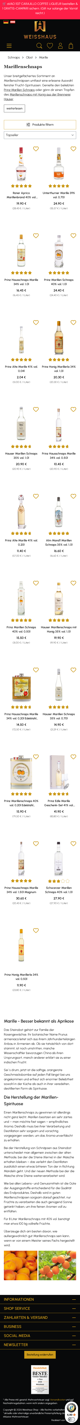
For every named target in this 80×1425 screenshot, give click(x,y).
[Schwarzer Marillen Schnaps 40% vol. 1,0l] (59, 858)
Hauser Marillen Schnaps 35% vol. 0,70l (59, 716)
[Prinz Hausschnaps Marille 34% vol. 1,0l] (21, 250)
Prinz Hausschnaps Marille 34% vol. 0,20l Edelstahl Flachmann (21, 716)
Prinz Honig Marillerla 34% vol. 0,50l (21, 977)
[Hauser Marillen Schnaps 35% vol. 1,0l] (21, 424)
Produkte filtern (43, 124)
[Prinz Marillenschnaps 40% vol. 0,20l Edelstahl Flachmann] (21, 771)
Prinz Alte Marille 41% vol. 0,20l (21, 542)
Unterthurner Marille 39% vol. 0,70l (59, 195)
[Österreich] (12, 22)
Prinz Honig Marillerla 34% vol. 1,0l (59, 369)
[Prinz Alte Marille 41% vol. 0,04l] (21, 337)
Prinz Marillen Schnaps (19, 90)
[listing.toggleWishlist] (36, 149)
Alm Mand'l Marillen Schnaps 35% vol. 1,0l (58, 542)
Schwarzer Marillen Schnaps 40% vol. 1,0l (58, 890)
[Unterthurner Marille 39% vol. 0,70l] (59, 163)
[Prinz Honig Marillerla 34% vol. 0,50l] (21, 945)
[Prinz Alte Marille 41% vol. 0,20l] (21, 511)
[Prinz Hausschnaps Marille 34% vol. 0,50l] (59, 424)
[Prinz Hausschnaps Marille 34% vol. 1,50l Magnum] (21, 858)
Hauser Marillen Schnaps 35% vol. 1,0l (21, 456)
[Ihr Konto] (60, 45)
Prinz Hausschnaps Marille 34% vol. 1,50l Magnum (21, 890)
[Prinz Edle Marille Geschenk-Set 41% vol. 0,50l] (59, 771)
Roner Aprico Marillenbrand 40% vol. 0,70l (21, 195)
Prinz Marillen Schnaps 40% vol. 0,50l (21, 629)
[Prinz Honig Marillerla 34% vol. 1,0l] (59, 337)
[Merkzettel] (50, 45)
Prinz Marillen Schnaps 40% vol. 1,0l (58, 282)
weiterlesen (14, 108)
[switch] (71, 1419)
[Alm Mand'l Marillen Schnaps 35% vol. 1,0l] (59, 511)
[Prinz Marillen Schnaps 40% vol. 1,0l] (59, 250)
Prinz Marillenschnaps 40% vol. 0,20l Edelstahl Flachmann (21, 803)
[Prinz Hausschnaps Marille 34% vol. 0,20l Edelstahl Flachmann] (21, 684)
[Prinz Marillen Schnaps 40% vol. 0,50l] (21, 598)
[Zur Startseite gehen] (40, 30)
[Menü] (9, 45)
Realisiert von (58, 1420)
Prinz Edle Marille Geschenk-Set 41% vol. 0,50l (58, 803)
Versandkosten (57, 1399)
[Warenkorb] (71, 45)
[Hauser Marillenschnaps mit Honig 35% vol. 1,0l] (59, 598)
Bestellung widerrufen (40, 1354)
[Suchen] (39, 45)
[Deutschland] (5, 22)
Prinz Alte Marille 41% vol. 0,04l (21, 369)
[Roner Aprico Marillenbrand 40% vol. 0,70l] (21, 163)
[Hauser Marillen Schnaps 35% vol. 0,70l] (59, 684)
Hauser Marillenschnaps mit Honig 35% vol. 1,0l (59, 629)
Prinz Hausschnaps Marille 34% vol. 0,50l (59, 456)
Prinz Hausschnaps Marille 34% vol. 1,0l (21, 282)
